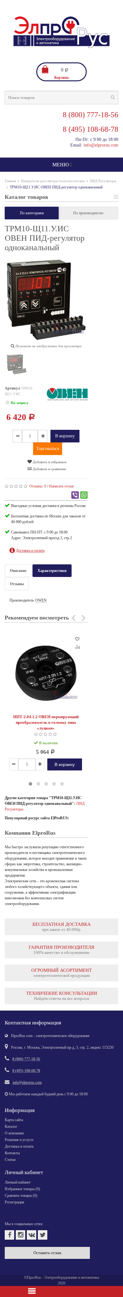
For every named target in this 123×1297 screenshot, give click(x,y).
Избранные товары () (22, 1189)
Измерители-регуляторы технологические (53, 181)
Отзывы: (37, 486)
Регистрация (14, 1202)
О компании (14, 1133)
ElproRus (34, 1277)
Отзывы (17, 584)
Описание (18, 570)
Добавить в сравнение (49, 469)
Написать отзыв (61, 486)
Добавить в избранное (49, 462)
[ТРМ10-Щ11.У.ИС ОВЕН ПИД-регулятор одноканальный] (17, 366)
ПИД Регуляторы (103, 181)
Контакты (12, 1153)
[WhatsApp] (84, 495)
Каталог (11, 1126)
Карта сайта (14, 1120)
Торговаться (47, 448)
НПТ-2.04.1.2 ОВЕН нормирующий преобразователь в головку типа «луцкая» (46, 722)
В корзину (65, 436)
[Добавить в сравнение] (77, 646)
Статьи (10, 1159)
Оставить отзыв (47, 1252)
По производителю (88, 213)
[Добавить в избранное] (77, 639)
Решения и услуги (19, 1140)
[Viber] (75, 495)
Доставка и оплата (19, 1146)
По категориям (32, 213)
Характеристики (52, 570)
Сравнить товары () (21, 1195)
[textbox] (61, 97)
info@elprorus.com (101, 145)
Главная (10, 181)
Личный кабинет (18, 1182)
